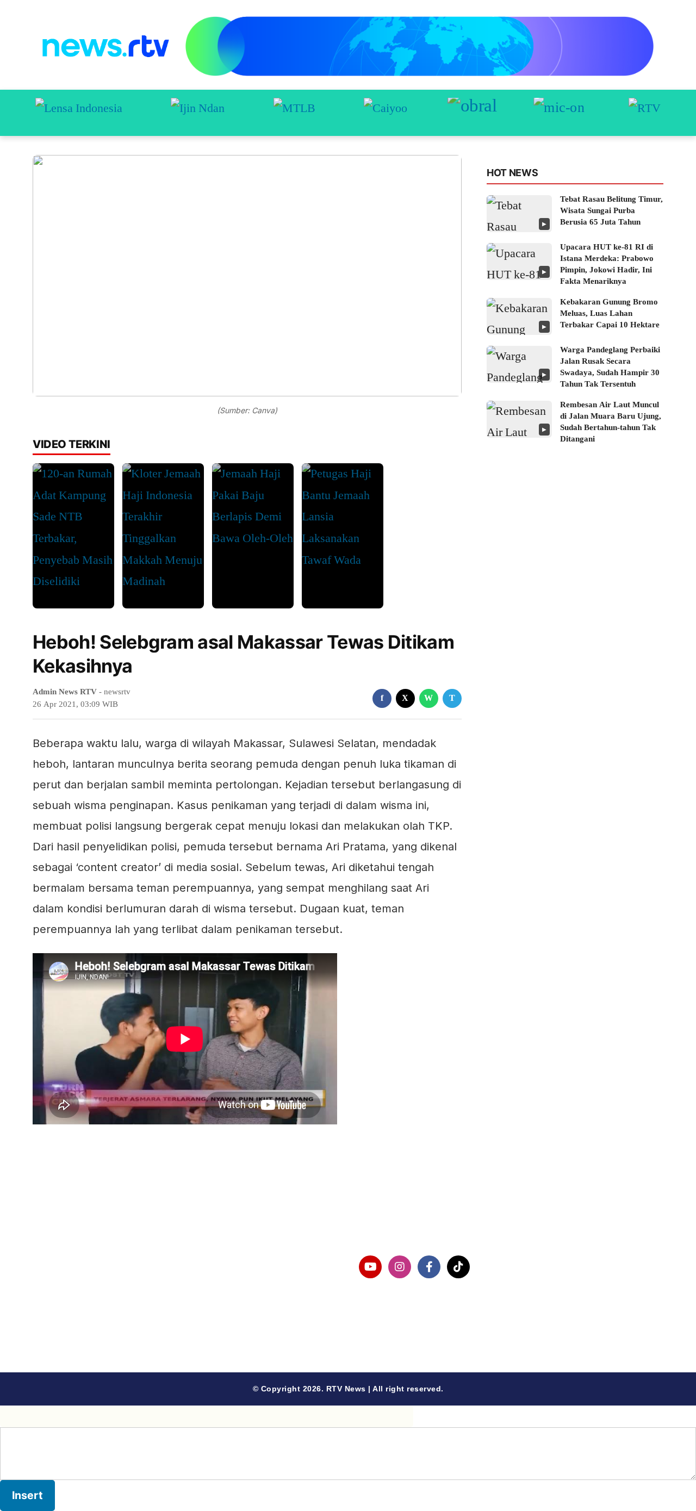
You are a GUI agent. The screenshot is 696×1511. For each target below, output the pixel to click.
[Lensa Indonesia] (78, 113)
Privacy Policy (79, 1295)
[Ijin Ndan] (198, 113)
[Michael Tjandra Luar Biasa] (294, 113)
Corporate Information (97, 1267)
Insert (27, 1495)
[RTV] (644, 113)
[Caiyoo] (385, 113)
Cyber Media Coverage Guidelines (122, 1323)
